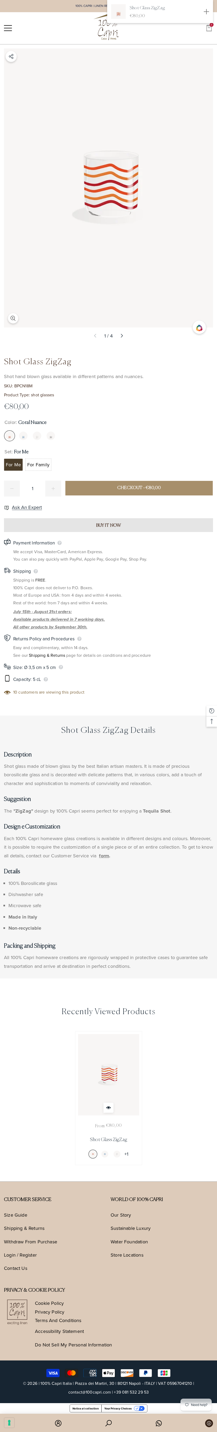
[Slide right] (122, 336)
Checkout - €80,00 (139, 488)
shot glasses (42, 395)
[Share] (11, 56)
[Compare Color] (199, 327)
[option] (108, 1098)
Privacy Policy (50, 1312)
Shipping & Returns (47, 655)
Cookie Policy (49, 1303)
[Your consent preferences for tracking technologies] (9, 1423)
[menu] (8, 28)
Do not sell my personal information (73, 1344)
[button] (209, 28)
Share (11, 56)
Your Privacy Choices (118, 1408)
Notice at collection (86, 1408)
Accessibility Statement (59, 1331)
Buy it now (108, 525)
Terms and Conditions (58, 1320)
